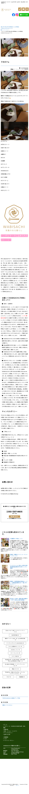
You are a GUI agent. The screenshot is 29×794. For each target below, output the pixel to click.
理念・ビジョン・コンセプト (10, 731)
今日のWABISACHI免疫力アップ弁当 (11, 698)
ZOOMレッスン (14, 649)
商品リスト (14, 669)
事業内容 (6, 729)
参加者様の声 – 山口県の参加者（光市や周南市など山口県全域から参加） (15, 660)
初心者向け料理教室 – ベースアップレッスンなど (15, 665)
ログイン (17, 785)
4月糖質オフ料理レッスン (16, 538)
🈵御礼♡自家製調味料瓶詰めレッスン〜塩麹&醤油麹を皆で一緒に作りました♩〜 (18, 583)
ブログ (22, 69)
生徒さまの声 (7, 734)
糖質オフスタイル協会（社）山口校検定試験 (15, 638)
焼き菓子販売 (15, 635)
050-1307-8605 (15, 512)
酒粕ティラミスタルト (7, 705)
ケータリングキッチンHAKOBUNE (15, 643)
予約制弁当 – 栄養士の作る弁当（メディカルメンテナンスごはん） (15, 673)
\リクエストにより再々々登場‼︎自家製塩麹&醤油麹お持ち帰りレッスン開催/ (18, 567)
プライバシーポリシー (9, 740)
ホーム (5, 724)
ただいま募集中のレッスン (15, 646)
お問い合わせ (15, 516)
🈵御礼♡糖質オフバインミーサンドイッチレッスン (18, 555)
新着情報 (26, 69)
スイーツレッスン (17, 69)
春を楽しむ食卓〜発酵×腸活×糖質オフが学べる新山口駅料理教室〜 (19, 599)
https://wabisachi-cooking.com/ (15, 749)
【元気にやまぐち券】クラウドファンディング (15, 631)
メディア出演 (15, 656)
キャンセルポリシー (8, 732)
